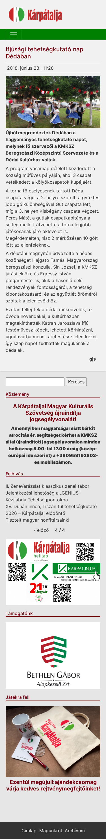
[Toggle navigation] (13, 34)
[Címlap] (35, 14)
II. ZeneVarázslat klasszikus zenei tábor (47, 486)
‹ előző (41, 530)
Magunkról (50, 830)
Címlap (28, 830)
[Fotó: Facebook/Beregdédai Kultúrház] (53, 102)
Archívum (75, 830)
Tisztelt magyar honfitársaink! (37, 520)
